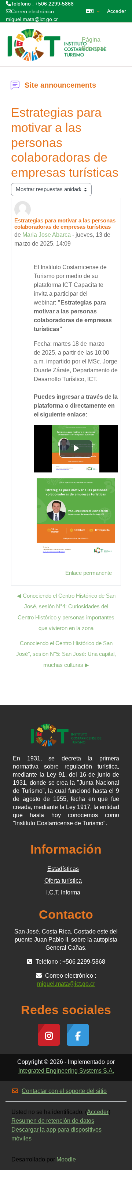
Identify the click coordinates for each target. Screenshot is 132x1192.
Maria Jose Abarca (46, 235)
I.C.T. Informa (63, 892)
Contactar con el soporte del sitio (64, 1091)
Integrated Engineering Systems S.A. (66, 1071)
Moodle (66, 1159)
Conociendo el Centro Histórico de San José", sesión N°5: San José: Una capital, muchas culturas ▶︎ (66, 654)
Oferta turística (63, 881)
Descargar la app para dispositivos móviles (56, 1134)
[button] (93, 11)
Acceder (116, 11)
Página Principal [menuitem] (93, 44)
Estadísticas (63, 869)
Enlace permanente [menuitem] (88, 573)
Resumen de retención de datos (52, 1121)
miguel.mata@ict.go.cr (32, 19)
